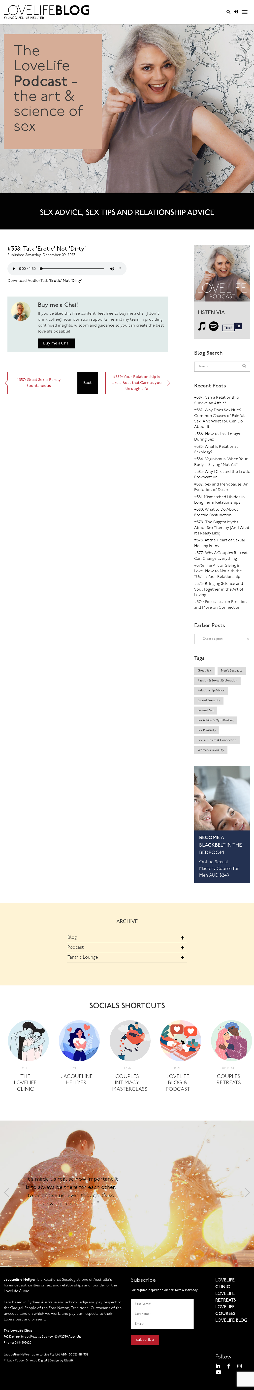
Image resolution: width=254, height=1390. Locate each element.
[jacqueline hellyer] (79, 1042)
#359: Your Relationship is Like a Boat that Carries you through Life (137, 383)
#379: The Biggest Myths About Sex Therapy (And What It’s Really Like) (221, 527)
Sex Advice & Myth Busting (215, 720)
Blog (72, 938)
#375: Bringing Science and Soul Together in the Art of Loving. (218, 589)
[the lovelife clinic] (28, 1042)
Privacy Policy (14, 1360)
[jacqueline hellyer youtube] (219, 1373)
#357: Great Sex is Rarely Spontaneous (38, 383)
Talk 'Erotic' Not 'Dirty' (61, 281)
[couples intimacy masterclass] (130, 1042)
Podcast (75, 947)
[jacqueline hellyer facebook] (228, 1367)
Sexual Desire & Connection (217, 740)
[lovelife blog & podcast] (180, 1042)
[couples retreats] (231, 1042)
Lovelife (231, 1320)
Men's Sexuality (231, 670)
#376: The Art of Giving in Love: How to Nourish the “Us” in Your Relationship (218, 571)
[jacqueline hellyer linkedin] (218, 1367)
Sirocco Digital (36, 1360)
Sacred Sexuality (209, 700)
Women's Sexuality (211, 750)
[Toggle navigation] (244, 12)
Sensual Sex (206, 710)
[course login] (236, 12)
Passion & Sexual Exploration (217, 680)
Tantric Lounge (82, 957)
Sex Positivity (207, 730)
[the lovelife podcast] (222, 275)
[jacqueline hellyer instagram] (239, 1367)
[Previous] (7, 1194)
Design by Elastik (61, 1360)
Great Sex (204, 670)
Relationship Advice (211, 690)
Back (87, 383)
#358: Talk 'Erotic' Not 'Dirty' (46, 249)
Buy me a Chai (56, 343)
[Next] (247, 1194)
